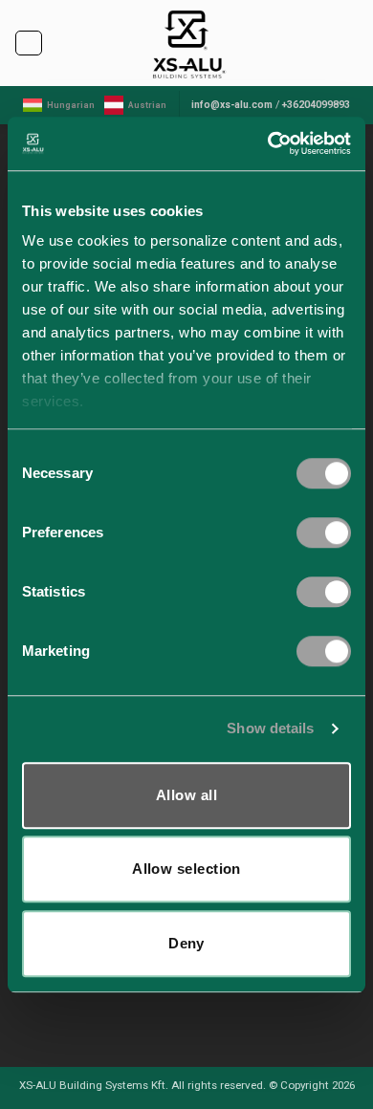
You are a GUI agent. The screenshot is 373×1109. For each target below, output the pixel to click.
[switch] (323, 532)
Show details (270, 728)
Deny (186, 943)
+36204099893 (316, 104)
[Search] (353, 43)
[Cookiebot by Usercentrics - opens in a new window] (268, 143)
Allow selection (186, 868)
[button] (28, 43)
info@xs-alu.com (232, 104)
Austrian (147, 105)
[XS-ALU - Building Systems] (187, 43)
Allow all (186, 795)
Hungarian (71, 105)
